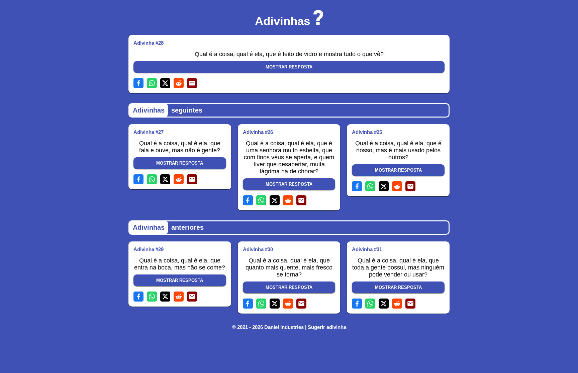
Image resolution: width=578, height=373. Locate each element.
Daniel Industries (284, 327)
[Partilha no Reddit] (179, 83)
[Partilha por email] (192, 83)
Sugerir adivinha (327, 327)
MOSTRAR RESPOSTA (289, 66)
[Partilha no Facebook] (138, 83)
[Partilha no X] (165, 83)
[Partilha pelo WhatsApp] (152, 83)
